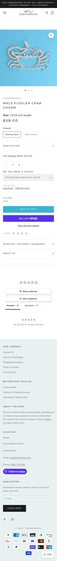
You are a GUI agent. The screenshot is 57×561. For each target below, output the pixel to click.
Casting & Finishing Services (16, 392)
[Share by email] (26, 233)
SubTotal (8, 188)
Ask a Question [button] (30, 298)
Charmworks (12, 98)
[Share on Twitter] (18, 233)
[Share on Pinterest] (22, 233)
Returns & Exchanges (13, 357)
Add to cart (28, 209)
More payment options (28, 225)
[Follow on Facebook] (4, 519)
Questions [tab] (29, 305)
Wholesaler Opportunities (15, 397)
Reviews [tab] (11, 305)
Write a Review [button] (30, 291)
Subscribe (14, 508)
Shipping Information (13, 362)
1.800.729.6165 (17, 464)
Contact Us (8, 352)
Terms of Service (11, 367)
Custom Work (9, 387)
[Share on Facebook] (13, 233)
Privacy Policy (9, 372)
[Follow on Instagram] (12, 519)
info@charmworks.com (20, 457)
